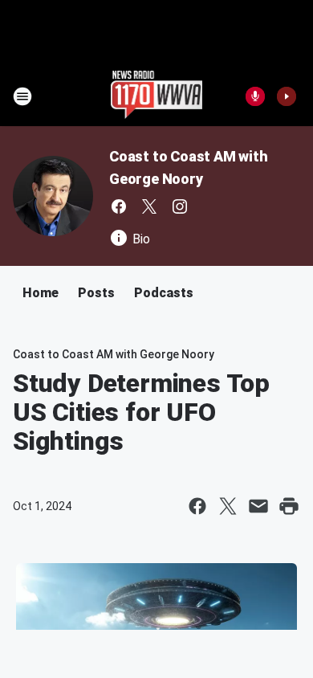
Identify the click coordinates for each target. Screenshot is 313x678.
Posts (96, 292)
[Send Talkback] (255, 96)
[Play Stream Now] (286, 96)
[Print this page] (289, 506)
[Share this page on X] (228, 506)
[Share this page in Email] (258, 506)
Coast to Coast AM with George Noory (113, 354)
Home (40, 292)
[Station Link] (157, 96)
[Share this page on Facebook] (197, 506)
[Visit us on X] (149, 206)
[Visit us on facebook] (118, 206)
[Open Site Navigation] (22, 96)
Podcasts (163, 292)
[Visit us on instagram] (179, 206)
